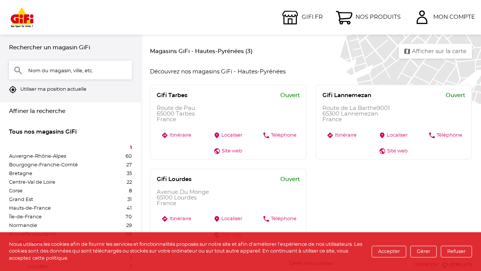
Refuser (456, 251)
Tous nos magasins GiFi (43, 132)
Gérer (423, 251)
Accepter (389, 251)
